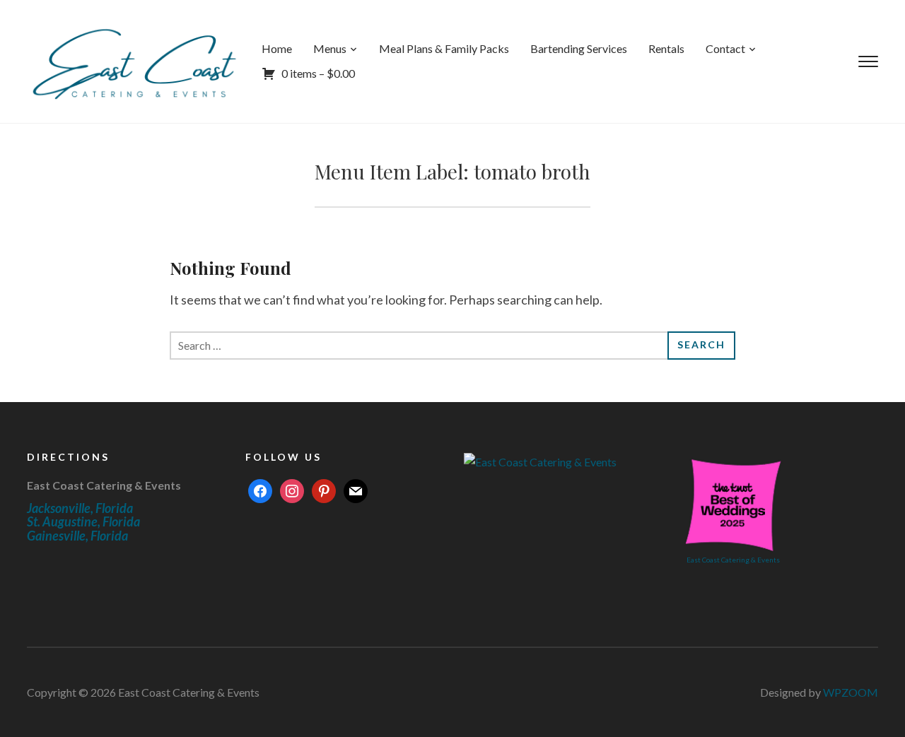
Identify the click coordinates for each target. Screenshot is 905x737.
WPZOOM (850, 692)
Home (277, 48)
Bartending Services (578, 48)
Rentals (666, 48)
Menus (329, 48)
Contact (725, 48)
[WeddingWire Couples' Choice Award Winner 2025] (540, 460)
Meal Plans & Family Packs (444, 48)
